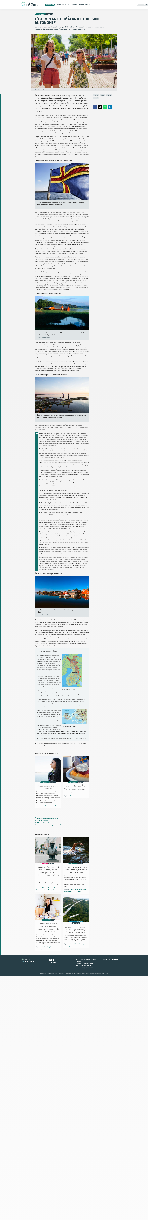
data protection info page (66, 630)
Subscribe (56, 613)
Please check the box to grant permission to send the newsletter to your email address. (74, 609)
